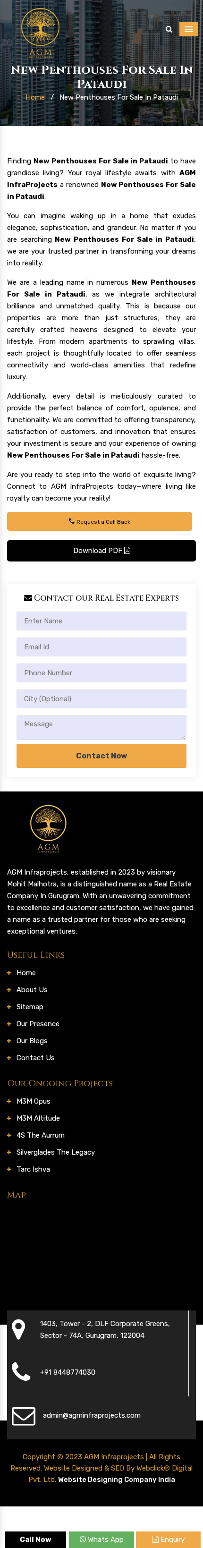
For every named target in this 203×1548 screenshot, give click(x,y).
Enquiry (172, 1539)
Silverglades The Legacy (56, 1152)
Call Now (35, 1539)
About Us (32, 990)
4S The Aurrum (41, 1135)
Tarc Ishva (33, 1169)
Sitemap (30, 1007)
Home (35, 97)
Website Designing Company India (116, 1479)
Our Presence (38, 1024)
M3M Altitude (38, 1118)
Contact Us (36, 1058)
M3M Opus (34, 1101)
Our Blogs (32, 1041)
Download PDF (98, 550)
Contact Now (101, 755)
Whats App (105, 1539)
